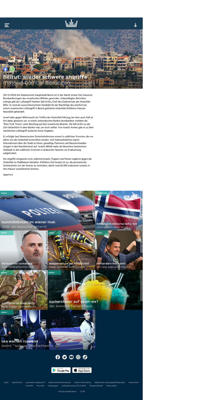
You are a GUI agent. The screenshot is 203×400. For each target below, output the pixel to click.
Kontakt (30, 386)
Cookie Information (83, 382)
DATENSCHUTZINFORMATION (59, 382)
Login (6, 382)
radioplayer (53, 386)
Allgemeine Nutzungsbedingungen (110, 382)
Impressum (133, 382)
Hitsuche (41, 386)
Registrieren (17, 382)
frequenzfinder (96, 386)
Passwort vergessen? (35, 382)
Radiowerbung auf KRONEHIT (74, 386)
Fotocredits (111, 386)
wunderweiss (71, 391)
